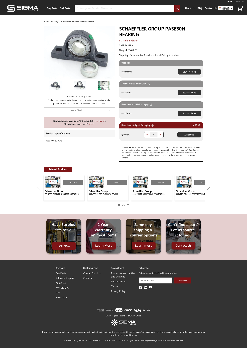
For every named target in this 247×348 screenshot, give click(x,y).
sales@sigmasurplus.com (147, 332)
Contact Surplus (91, 273)
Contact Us (211, 8)
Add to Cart (189, 134)
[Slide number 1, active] (119, 205)
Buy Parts (52, 8)
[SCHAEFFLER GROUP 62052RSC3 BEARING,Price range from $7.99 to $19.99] (184, 182)
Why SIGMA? (62, 287)
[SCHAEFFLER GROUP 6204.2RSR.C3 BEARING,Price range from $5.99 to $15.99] (53, 182)
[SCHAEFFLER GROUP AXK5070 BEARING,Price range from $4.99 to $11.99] (97, 182)
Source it (73, 182)
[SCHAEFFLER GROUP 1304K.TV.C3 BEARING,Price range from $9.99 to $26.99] (140, 182)
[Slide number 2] (123, 205)
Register (240, 1)
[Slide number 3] (128, 205)
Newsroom (61, 297)
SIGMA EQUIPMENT (77, 340)
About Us (190, 8)
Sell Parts (65, 8)
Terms (114, 286)
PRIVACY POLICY (118, 340)
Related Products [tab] (58, 169)
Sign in (230, 1)
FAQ (199, 8)
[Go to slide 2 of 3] (209, 187)
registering (100, 121)
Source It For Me (189, 71)
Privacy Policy (118, 291)
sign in (91, 124)
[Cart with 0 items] (239, 8)
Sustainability (118, 281)
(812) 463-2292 (133, 340)
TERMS (107, 340)
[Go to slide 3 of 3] (38, 187)
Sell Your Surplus (65, 278)
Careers (87, 278)
